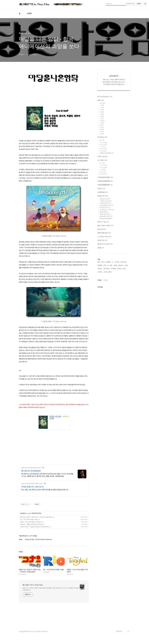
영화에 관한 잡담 (104, 233)
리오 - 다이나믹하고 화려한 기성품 (28, 519)
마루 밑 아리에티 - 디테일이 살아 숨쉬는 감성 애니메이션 (34, 527)
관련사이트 (119, 631)
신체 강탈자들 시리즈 (106, 205)
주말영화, (100, 265)
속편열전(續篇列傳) (105, 185)
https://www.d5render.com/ (31, 468)
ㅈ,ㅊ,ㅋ (103, 149)
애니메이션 (23, 513)
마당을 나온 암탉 (55, 416)
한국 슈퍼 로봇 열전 (106, 218)
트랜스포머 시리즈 (106, 216)
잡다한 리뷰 (102, 240)
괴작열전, (113, 269)
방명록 (29, 14)
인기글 (105, 280)
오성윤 (51, 418)
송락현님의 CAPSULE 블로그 (122, 594)
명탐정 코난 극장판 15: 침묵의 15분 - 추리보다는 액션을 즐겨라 (36, 517)
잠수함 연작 (104, 212)
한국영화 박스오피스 (122, 628)
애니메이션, (123, 262)
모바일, (115, 265)
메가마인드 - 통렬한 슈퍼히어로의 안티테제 (31, 524)
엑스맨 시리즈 (105, 207)
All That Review (104, 96)
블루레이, (120, 265)
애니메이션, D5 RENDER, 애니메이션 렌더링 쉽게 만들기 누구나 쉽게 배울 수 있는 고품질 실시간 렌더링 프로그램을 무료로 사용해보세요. (47, 475)
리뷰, (104, 265)
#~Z (102, 103)
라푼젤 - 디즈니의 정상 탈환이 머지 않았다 (30, 522)
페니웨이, (119, 269)
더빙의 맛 (101, 188)
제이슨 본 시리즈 (105, 214)
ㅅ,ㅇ (102, 146)
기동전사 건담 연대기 (107, 153)
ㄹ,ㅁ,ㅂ (103, 167)
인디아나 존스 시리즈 (107, 210)
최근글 (99, 280)
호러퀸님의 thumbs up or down (122, 615)
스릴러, (126, 265)
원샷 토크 (101, 229)
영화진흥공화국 (120, 565)
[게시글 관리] (29, 504)
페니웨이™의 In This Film (33, 585)
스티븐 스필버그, (107, 272)
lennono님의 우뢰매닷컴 (122, 573)
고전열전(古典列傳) (105, 181)
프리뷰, (103, 262)
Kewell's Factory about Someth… (121, 601)
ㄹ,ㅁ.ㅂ (29, 513)
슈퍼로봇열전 (102, 192)
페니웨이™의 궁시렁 (105, 244)
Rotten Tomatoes (122, 554)
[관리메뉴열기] (145, 3)
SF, (108, 265)
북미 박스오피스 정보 (122, 558)
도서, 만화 (102, 160)
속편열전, (108, 262)
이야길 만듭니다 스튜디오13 (32, 487)
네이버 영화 (119, 544)
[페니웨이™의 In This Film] (51, 4)
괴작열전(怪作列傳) (105, 177)
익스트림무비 (120, 568)
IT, (112, 262)
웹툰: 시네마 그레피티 (105, 225)
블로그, (125, 269)
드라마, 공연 (102, 156)
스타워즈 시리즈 (105, 201)
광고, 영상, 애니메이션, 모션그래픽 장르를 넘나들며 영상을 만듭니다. (45, 490)
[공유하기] (26, 504)
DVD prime (119, 547)
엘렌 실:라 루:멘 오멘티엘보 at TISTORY (123, 587)
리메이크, (100, 269)
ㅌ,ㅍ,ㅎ (103, 151)
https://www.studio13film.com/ (32, 483)
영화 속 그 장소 (103, 222)
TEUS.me (119, 540)
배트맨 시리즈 (105, 199)
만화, (111, 265)
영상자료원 (119, 582)
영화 (100, 100)
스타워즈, (100, 272)
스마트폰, (116, 262)
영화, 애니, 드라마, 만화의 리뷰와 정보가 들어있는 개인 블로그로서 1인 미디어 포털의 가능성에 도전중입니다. (51, 589)
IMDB (118, 551)
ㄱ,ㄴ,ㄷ (103, 142)
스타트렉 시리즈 (105, 203)
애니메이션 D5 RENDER (31, 471)
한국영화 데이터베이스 (122, 579)
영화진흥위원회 (120, 624)
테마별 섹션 (102, 196)
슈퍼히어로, (106, 269)
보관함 (100, 248)
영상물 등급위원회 (121, 621)
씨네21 (118, 561)
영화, (98, 262)
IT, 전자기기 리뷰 (104, 236)
